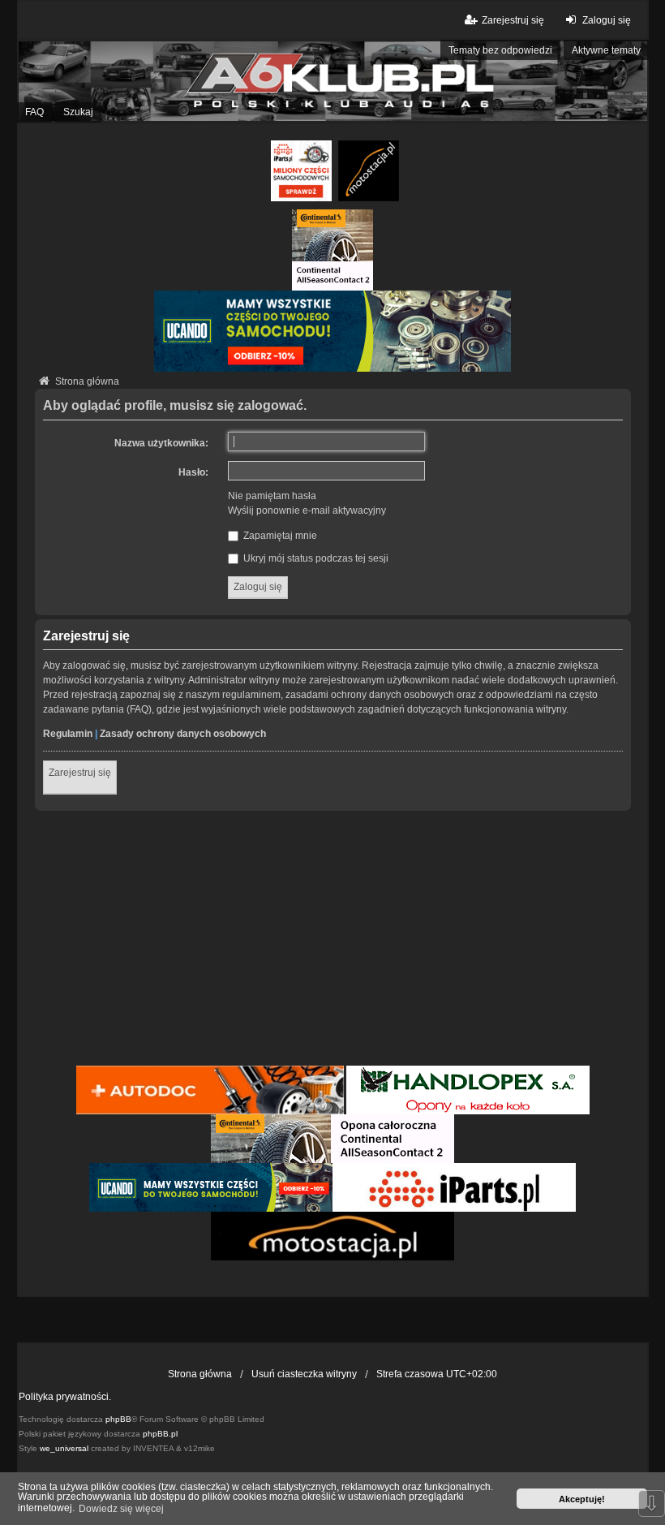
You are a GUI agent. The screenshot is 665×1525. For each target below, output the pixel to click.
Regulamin (67, 733)
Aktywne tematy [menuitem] (606, 50)
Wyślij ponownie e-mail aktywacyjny (307, 510)
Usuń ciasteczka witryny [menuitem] (304, 1374)
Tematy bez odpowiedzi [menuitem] (500, 50)
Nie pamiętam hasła (272, 496)
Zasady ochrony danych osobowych (183, 733)
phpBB (118, 1419)
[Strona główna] (332, 81)
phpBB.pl (160, 1433)
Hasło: (193, 472)
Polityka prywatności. (65, 1396)
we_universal (64, 1448)
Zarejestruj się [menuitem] (513, 20)
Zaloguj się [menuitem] (606, 20)
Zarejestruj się (80, 772)
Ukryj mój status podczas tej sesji (314, 558)
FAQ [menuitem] (34, 112)
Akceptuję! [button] (582, 1499)
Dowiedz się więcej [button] (121, 1508)
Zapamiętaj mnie (279, 535)
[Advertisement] (333, 940)
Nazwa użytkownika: (161, 443)
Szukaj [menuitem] (78, 112)
